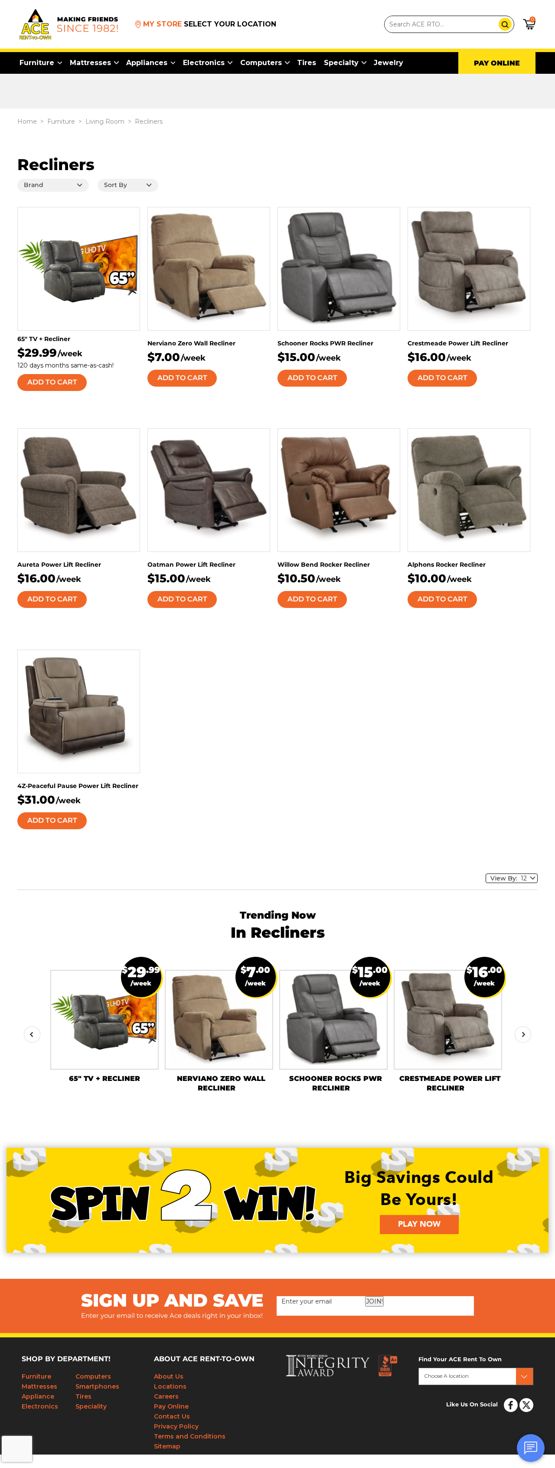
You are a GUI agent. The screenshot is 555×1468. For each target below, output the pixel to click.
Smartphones (97, 1386)
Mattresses (90, 63)
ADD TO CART (52, 382)
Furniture (37, 63)
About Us (168, 1376)
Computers (261, 63)
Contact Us (172, 1416)
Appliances (146, 63)
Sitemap (167, 1446)
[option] (104, 1026)
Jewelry (388, 63)
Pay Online (171, 1406)
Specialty (341, 63)
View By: (505, 878)
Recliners (149, 121)
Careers (166, 1396)
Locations (170, 1386)
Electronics (204, 63)
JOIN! (374, 1301)
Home (27, 121)
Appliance (38, 1396)
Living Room (104, 121)
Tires (306, 63)
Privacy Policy (176, 1426)
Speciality (91, 1406)
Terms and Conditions (189, 1436)
